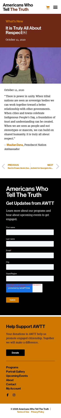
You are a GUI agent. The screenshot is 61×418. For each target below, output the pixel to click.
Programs (12, 367)
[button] (55, 7)
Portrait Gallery (15, 371)
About (10, 380)
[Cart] (48, 7)
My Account (13, 388)
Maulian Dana (15, 145)
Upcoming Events (17, 375)
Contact (11, 384)
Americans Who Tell (18, 7)
